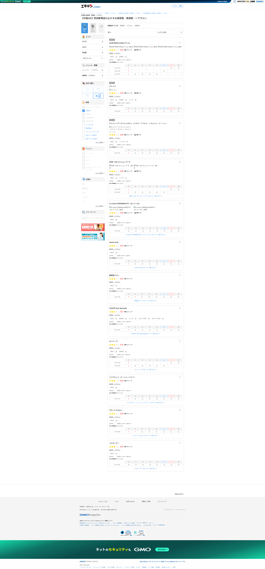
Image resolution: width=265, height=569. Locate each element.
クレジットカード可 (92, 132)
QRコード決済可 (143, 318)
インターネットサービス (85, 567)
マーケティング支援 (129, 567)
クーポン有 (122, 141)
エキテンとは (102, 501)
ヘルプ (116, 501)
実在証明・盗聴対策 (84, 525)
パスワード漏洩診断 (117, 523)
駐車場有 (121, 56)
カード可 (131, 99)
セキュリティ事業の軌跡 (158, 525)
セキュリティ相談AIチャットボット (145, 522)
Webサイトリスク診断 (129, 523)
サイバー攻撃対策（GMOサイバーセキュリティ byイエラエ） (105, 525)
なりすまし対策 (147, 525)
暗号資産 (158, 567)
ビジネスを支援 (110, 567)
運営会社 (88, 506)
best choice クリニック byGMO (88, 509)
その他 (173, 567)
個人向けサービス (166, 567)
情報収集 (144, 567)
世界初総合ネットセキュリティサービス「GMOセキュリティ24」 (95, 523)
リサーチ (138, 567)
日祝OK (112, 56)
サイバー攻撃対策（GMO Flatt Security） (132, 525)
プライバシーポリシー (101, 506)
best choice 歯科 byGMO (107, 509)
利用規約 (82, 506)
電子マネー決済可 (156, 318)
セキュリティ (119, 567)
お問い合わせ (130, 501)
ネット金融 (151, 567)
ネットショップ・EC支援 (99, 567)
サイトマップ (162, 501)
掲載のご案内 (146, 501)
